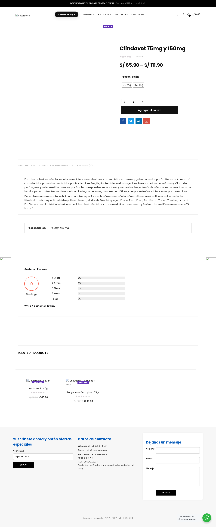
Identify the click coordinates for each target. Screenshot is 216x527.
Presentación (130, 76)
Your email (18, 451)
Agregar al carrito (149, 110)
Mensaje (148, 468)
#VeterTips (121, 14)
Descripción (26, 165)
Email (148, 458)
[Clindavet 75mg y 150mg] (123, 121)
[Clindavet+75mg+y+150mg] (131, 121)
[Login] (183, 14)
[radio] (127, 85)
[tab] (26, 166)
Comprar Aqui (66, 14)
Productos (104, 14)
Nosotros (88, 14)
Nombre (148, 449)
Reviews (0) (85, 165)
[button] (194, 14)
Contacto (137, 14)
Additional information (56, 165)
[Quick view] (77, 381)
